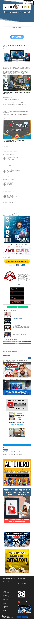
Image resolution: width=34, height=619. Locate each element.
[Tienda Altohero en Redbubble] (17, 486)
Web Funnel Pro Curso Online (17, 318)
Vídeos (5, 603)
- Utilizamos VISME (21, 588)
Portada (5, 591)
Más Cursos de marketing (22, 306)
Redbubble (5, 611)
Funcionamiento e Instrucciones (10, 578)
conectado (11, 351)
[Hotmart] (22, 602)
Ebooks (5, 598)
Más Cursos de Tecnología (12, 306)
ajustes (11, 618)
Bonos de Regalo (6, 596)
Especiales (5, 595)
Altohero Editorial (6, 607)
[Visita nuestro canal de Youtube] (17, 410)
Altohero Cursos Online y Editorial (10, 48)
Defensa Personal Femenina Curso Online (9, 457)
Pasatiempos (6, 609)
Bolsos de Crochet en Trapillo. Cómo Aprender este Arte (11, 451)
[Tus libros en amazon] (17, 572)
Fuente (19, 284)
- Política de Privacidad (6, 584)
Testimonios (6, 606)
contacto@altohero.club (21, 580)
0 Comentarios (25, 48)
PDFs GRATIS (6, 599)
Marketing (16, 48)
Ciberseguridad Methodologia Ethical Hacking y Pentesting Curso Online (14, 455)
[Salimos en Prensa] (17, 420)
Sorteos (5, 610)
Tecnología (20, 48)
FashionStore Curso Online (17, 325)
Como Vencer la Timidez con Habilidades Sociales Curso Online (12, 454)
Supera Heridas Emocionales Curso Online (19, 311)
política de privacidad (16, 447)
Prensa (4, 578)
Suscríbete (5, 602)
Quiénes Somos (6, 592)
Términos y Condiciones (6, 581)
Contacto (5, 600)
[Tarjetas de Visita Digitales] (24, 612)
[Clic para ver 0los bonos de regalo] (17, 522)
